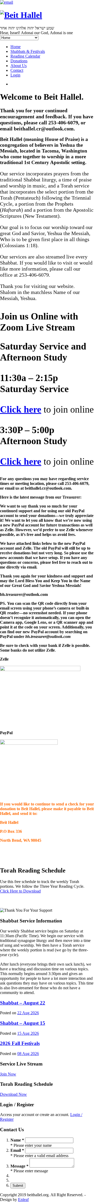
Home (15, 46)
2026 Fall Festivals (20, 1043)
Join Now (8, 1074)
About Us (18, 65)
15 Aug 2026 (28, 1033)
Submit (18, 1186)
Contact (16, 70)
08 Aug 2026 (28, 1053)
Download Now (13, 1094)
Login (15, 75)
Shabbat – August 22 (22, 1003)
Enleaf (23, 1199)
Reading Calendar (25, 56)
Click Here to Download (20, 891)
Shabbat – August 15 (22, 1023)
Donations (18, 61)
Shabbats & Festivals (27, 51)
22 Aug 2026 (28, 1013)
